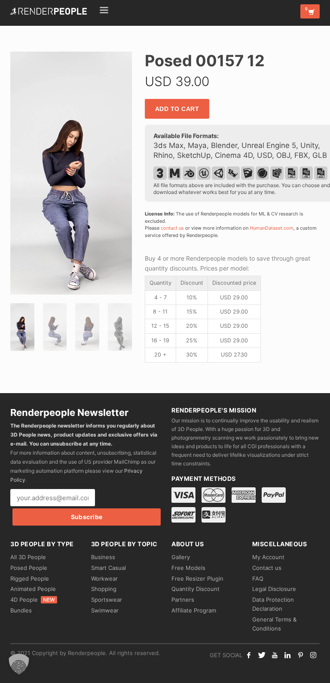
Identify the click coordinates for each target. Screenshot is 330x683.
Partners (182, 599)
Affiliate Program (193, 610)
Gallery (180, 557)
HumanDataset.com (271, 228)
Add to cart (177, 108)
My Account (268, 557)
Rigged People (29, 578)
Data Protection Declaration (273, 604)
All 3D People (28, 557)
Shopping (103, 588)
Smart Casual (108, 567)
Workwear (104, 578)
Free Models (188, 567)
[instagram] (313, 655)
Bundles (21, 610)
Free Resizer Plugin (197, 578)
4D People (32, 599)
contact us (172, 228)
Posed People (28, 567)
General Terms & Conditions (274, 624)
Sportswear (106, 599)
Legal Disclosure (274, 588)
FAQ (257, 578)
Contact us (266, 567)
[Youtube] (274, 655)
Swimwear (105, 610)
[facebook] (248, 655)
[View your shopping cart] (310, 11)
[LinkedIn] (287, 655)
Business (103, 557)
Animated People (33, 588)
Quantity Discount (195, 588)
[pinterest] (300, 655)
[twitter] (261, 655)
